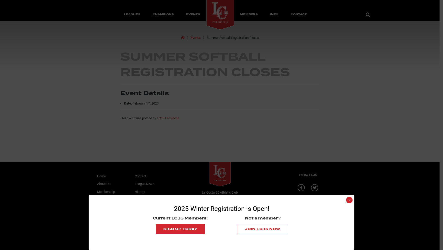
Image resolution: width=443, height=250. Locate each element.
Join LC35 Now (262, 229)
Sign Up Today (180, 229)
